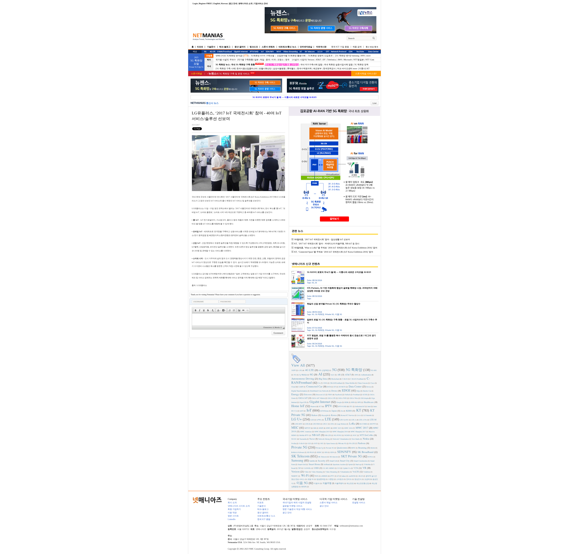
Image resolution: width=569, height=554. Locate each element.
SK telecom (334, 456)
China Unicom (362, 383)
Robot (373, 448)
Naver (312, 438)
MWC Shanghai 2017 (358, 431)
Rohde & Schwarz (297, 452)
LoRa (352, 423)
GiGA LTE (331, 398)
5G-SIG (374, 370)
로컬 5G (310, 479)
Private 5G (299, 447)
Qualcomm (342, 447)
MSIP (321, 428)
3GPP (293, 370)
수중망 (331, 479)
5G (334, 369)
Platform (361, 443)
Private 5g (319, 448)
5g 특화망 (303, 374)
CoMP (300, 386)
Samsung (355, 56)
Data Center (355, 386)
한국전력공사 (329, 68)
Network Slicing (324, 439)
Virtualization (345, 472)
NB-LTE (328, 435)
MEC (294, 427)
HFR (363, 56)
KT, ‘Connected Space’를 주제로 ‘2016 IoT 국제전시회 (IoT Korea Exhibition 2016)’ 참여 (333, 252)
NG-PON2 (338, 435)
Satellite (312, 461)
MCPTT (373, 424)
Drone (334, 390)
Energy (295, 394)
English (217, 3)
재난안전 (350, 483)
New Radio (356, 439)
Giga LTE (302, 402)
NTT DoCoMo (366, 435)
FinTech (347, 394)
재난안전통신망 (363, 483)
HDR (346, 402)
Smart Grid (302, 464)
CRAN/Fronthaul (336, 383)
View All (298, 365)
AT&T (318, 60)
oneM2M (352, 476)
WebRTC (294, 476)
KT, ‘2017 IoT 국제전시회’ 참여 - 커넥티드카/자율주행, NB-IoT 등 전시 (326, 244)
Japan (334, 410)
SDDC (319, 452)
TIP (299, 468)
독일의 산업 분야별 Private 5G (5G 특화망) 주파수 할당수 (333, 304)
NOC (355, 435)
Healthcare (369, 402)
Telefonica (331, 60)
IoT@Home (324, 411)
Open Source (330, 443)
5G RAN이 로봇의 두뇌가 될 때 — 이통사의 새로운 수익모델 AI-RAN (284, 97)
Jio (342, 411)
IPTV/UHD (342, 406)
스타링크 (339, 479)
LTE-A (353, 419)
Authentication (366, 374)
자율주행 (327, 483)
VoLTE (356, 471)
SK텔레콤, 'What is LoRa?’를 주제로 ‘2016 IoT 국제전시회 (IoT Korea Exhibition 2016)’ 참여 (335, 248)
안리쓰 (349, 479)
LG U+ (296, 419)
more (368, 56)
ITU (350, 406)
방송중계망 (321, 479)
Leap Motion (341, 424)
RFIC (353, 448)
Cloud (293, 386)
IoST (301, 411)
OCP (315, 443)
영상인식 (358, 479)
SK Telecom (300, 456)
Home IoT (298, 406)
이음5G (317, 483)
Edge (358, 391)
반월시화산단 (265, 68)
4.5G (300, 370)
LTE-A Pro (363, 419)
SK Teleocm (322, 456)
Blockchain (335, 379)
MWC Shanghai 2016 (340, 431)
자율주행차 (339, 483)
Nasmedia (302, 439)
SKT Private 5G (351, 456)
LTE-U (325, 424)
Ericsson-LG (320, 394)
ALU (332, 374)
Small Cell (333, 461)
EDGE (346, 390)
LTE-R (307, 424)
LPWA (319, 419)
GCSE (365, 394)
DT (324, 60)
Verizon (311, 60)
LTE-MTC (298, 424)
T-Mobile (367, 464)
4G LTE (309, 370)
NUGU (294, 439)
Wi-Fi (305, 475)
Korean (224, 3)
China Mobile (350, 383)
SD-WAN (310, 452)
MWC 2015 (337, 428)
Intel (369, 406)
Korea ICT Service (347, 415)
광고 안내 (233, 3)
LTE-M (373, 419)
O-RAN (302, 443)
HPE (359, 402)
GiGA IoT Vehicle (318, 398)
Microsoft (348, 60)
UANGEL (307, 468)
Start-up (358, 464)
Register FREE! (205, 3)
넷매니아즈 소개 (245, 3)
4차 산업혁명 (324, 370)
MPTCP (307, 428)
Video (306, 472)
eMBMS (324, 476)
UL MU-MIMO (328, 468)
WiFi (316, 476)
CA (319, 383)
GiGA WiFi (342, 398)
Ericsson (308, 394)
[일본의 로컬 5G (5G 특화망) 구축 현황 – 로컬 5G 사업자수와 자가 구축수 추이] (298, 319)
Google (339, 402)
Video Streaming (331, 472)
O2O (309, 443)
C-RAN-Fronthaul (356, 379)
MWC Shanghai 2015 (322, 431)
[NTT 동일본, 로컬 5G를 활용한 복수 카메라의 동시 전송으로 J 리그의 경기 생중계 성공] (298, 335)
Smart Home (314, 464)
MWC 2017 (362, 427)
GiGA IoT (303, 397)
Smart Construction (360, 461)
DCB (329, 386)
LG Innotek (367, 415)
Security (321, 460)
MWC (328, 428)
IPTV (328, 406)
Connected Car (314, 386)
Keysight (325, 415)
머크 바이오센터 (344, 68)
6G (311, 374)
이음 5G (302, 483)
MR (314, 428)
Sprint (350, 464)
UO (338, 468)
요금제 (367, 479)
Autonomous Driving (302, 378)
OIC (321, 443)
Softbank (327, 464)
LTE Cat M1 (344, 419)
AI (320, 374)
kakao (344, 476)
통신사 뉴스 (212, 103)
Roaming (362, 447)
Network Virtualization (341, 439)
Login (195, 3)
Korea (334, 415)
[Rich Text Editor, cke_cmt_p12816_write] (238, 319)
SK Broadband (365, 452)
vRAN (360, 476)
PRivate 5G (342, 443)
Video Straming (317, 472)
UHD (316, 467)
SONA (370, 456)
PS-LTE (352, 443)
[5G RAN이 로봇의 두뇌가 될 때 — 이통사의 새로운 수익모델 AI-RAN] (298, 272)
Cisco (372, 383)
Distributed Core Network (319, 391)
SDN (332, 452)
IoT (309, 410)
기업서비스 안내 (261, 3)
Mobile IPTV (304, 435)
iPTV (332, 476)
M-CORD (363, 424)
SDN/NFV (344, 452)
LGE (312, 419)
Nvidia (293, 443)
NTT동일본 (358, 60)
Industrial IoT (360, 406)
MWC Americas (306, 431)
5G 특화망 (354, 369)
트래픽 (304, 486)
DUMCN (342, 386)
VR (364, 468)
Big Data (323, 378)
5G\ (295, 374)
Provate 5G (330, 448)
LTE (328, 419)
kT (338, 476)
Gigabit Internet (320, 402)
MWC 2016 (348, 428)
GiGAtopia (365, 398)
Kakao (314, 415)
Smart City (345, 460)
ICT (320, 406)
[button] (195, 310)
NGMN (347, 435)
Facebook (338, 394)
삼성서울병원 (279, 68)
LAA (359, 415)
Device (368, 386)
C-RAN (345, 379)
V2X (356, 467)
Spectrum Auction (339, 464)
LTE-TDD (316, 424)
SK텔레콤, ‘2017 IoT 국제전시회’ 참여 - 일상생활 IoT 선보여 (322, 239)
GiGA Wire (354, 398)
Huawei (313, 406)
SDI (326, 452)
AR (339, 374)
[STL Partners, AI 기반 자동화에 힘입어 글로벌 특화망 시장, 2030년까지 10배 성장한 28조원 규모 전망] (298, 288)
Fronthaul (356, 394)
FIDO (330, 394)
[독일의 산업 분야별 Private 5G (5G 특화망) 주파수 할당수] (298, 304)
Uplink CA (347, 468)
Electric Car (367, 391)
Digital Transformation (299, 391)
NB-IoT (316, 435)
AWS (340, 60)
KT (368, 68)
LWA (332, 424)
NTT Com (369, 60)
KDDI (349, 410)
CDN (325, 383)
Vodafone (366, 472)
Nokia (366, 438)
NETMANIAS (198, 103)
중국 (268, 60)
